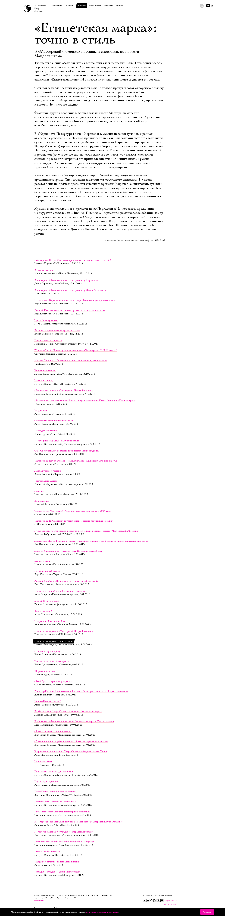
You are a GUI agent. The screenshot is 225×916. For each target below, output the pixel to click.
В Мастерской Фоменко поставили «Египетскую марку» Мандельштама (74, 721)
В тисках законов (43, 270)
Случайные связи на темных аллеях (54, 420)
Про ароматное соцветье (48, 340)
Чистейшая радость (45, 370)
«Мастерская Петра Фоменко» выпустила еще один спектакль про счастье (75, 460)
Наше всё (39, 491)
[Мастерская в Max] (151, 900)
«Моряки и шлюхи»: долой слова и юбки (56, 861)
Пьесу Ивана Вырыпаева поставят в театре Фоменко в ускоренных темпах (75, 300)
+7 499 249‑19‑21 (106, 895)
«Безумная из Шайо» (45, 480)
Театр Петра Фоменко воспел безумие (55, 791)
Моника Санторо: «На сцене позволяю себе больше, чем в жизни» (70, 360)
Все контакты (39, 901)
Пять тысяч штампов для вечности (53, 771)
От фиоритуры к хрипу (47, 651)
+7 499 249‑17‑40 (92, 895)
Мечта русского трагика (47, 470)
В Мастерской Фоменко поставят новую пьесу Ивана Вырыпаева (70, 290)
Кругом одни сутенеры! (47, 781)
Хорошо (207, 912)
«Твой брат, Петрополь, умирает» (52, 681)
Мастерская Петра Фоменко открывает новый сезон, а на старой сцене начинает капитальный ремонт (91, 541)
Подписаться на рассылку (165, 900)
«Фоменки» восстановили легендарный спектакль (62, 811)
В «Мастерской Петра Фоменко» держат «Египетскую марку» (68, 711)
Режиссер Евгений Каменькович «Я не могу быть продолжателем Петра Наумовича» (81, 691)
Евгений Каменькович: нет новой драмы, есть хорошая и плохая (69, 310)
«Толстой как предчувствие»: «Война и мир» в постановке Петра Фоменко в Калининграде (84, 400)
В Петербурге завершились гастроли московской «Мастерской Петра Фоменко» (78, 821)
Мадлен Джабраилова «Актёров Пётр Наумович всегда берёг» (68, 551)
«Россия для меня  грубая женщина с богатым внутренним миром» (71, 741)
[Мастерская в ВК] (147, 900)
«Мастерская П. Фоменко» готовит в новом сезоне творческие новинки (73, 520)
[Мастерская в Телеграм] (144, 900)
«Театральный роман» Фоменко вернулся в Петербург (64, 841)
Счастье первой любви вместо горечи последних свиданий (66, 450)
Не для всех (40, 410)
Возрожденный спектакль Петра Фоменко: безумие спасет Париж (70, 751)
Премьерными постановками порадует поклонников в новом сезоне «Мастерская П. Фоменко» (87, 531)
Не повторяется (43, 761)
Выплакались (41, 501)
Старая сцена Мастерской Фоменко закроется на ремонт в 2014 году (72, 511)
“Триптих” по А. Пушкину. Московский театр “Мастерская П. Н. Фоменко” (75, 350)
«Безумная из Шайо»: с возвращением (55, 801)
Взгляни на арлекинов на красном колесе (57, 330)
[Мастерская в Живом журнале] (155, 900)
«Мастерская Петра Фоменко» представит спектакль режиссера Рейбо (73, 260)
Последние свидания (45, 430)
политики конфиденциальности (102, 912)
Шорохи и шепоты (44, 671)
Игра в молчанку (43, 380)
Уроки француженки (46, 320)
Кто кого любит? (43, 561)
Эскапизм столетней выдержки (51, 661)
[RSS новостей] (158, 900)
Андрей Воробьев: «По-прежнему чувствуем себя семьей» (66, 581)
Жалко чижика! (43, 611)
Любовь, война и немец (47, 851)
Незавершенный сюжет (47, 571)
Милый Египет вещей (46, 601)
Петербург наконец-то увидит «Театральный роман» (63, 831)
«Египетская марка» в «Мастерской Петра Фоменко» (63, 390)
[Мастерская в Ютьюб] (162, 900)
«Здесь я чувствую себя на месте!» (52, 731)
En (212, 5)
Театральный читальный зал (50, 621)
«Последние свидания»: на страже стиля (56, 440)
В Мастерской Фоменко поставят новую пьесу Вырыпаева (66, 280)
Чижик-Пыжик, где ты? (47, 701)
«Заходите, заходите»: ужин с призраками (57, 871)
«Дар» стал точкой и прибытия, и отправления (60, 591)
